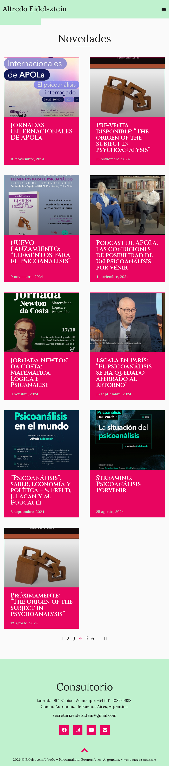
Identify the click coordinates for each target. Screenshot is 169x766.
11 (106, 638)
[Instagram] (77, 730)
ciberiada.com (147, 759)
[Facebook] (64, 730)
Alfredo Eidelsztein (35, 8)
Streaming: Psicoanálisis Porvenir (118, 484)
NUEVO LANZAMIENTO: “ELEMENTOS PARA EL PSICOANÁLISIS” (41, 252)
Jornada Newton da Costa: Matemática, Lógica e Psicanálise (39, 372)
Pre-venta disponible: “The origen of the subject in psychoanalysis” (123, 137)
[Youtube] (91, 730)
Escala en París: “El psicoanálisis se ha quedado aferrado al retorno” (124, 372)
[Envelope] (105, 730)
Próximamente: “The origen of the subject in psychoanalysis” (42, 605)
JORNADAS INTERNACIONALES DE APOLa (41, 131)
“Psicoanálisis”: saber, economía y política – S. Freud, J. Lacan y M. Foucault (41, 490)
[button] (163, 9)
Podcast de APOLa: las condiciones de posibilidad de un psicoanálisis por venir (127, 255)
